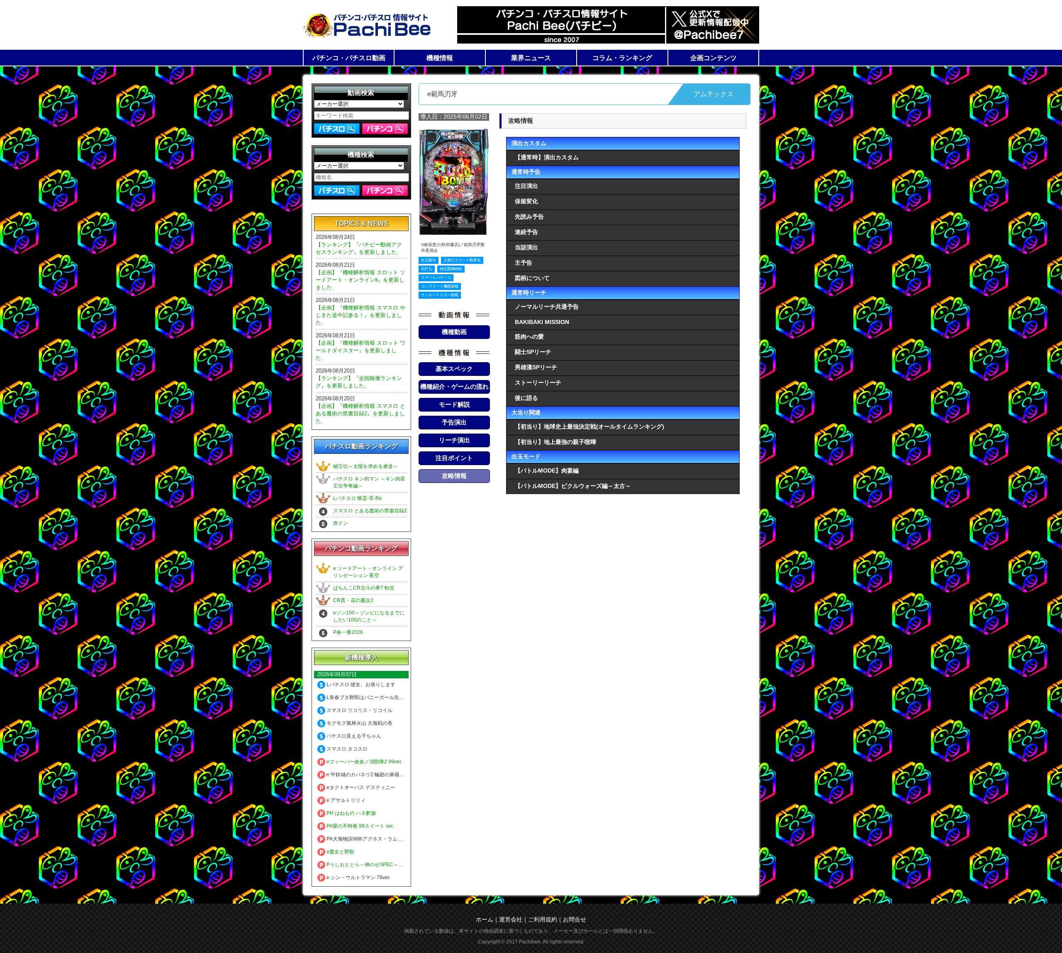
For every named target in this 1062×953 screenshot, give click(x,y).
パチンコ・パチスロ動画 (348, 57)
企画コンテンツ (713, 57)
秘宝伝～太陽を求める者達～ (365, 466)
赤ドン (340, 523)
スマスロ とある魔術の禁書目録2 (370, 511)
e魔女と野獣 (339, 852)
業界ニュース (531, 57)
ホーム (484, 919)
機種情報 (439, 57)
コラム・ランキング (622, 57)
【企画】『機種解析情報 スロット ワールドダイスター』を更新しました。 (360, 350)
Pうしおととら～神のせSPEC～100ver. (370, 865)
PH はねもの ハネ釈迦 (350, 813)
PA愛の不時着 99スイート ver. (359, 826)
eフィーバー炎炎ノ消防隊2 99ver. (363, 762)
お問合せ (574, 919)
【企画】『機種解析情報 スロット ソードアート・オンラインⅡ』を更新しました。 (360, 279)
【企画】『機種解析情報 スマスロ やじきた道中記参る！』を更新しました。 (360, 315)
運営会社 (510, 919)
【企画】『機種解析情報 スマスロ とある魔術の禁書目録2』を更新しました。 (360, 413)
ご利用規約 (542, 919)
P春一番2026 (348, 632)
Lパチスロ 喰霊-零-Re (357, 498)
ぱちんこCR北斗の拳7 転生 (364, 588)
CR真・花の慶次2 (353, 600)
